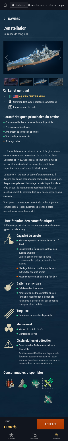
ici (33, 211)
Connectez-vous (36, 5)
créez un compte (56, 5)
